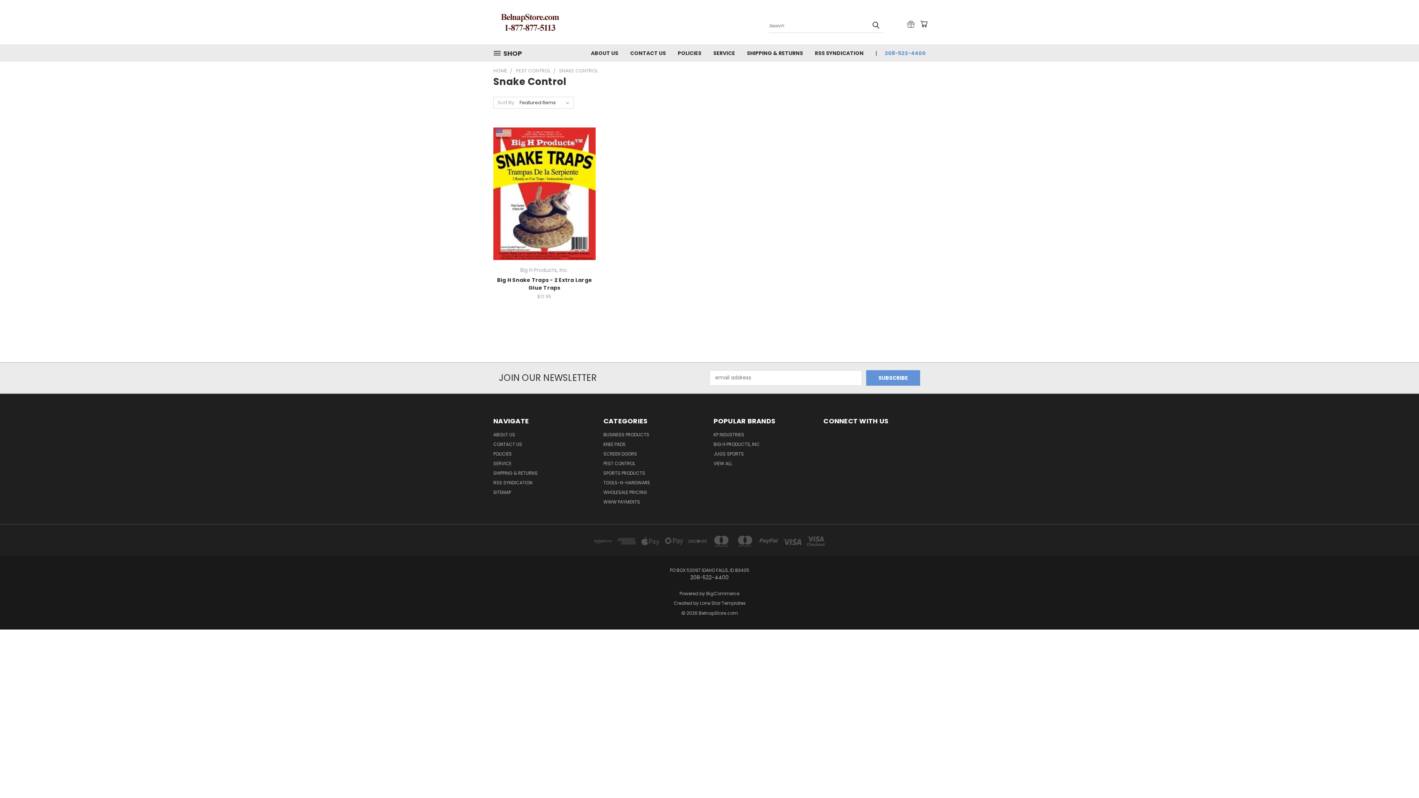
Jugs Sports (729, 454)
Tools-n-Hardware (626, 483)
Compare (542, 200)
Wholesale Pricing (625, 492)
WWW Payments (621, 502)
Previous (1400, 775)
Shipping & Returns (775, 53)
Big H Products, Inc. (737, 444)
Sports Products (624, 473)
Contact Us (648, 53)
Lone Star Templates (723, 603)
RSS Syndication (839, 53)
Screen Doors (620, 454)
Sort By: (506, 102)
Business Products (626, 435)
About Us (604, 53)
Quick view (544, 186)
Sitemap (502, 492)
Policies (689, 53)
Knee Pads (614, 444)
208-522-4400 (905, 53)
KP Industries (729, 435)
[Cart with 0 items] (924, 24)
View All (723, 463)
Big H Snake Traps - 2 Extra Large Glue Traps (544, 283)
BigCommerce (722, 593)
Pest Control (619, 463)
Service (724, 53)
